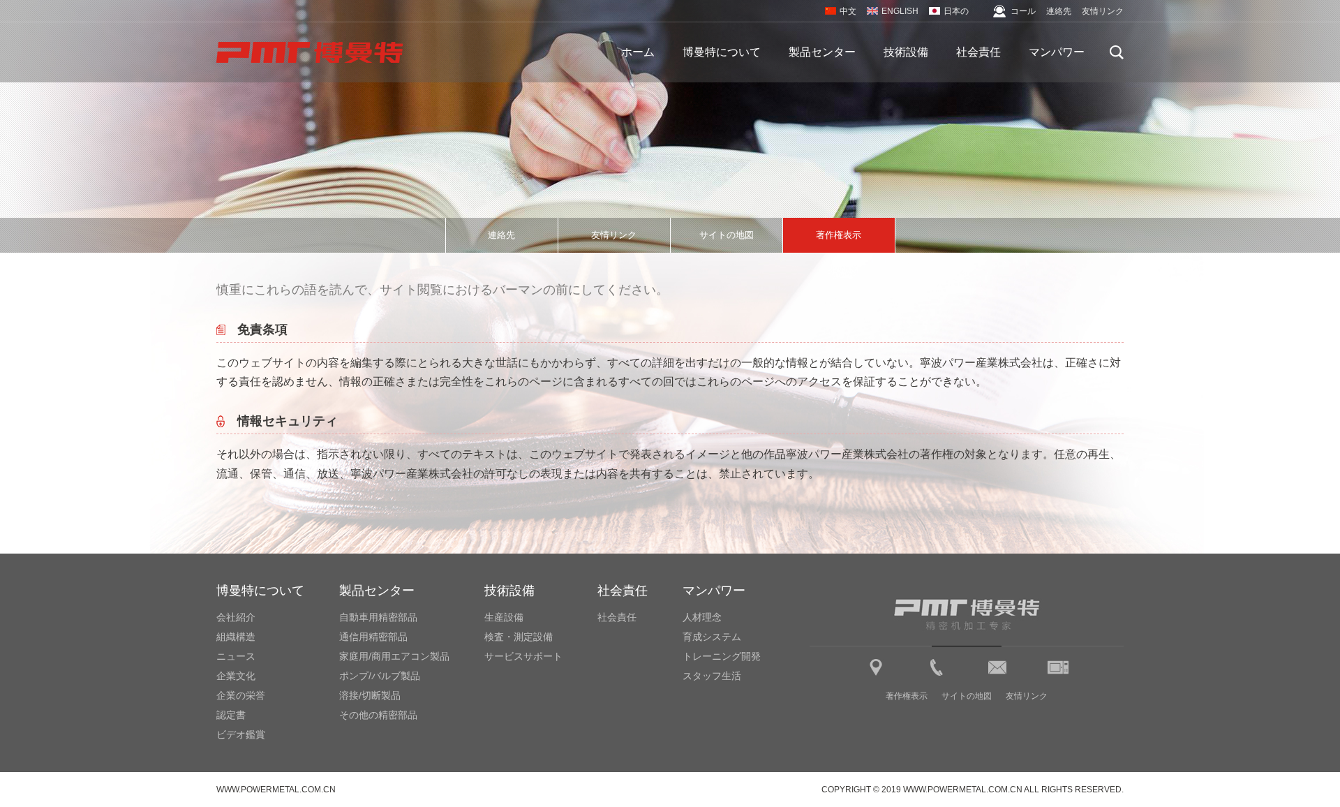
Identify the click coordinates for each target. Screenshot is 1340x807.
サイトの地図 (726, 235)
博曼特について (722, 52)
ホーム (638, 52)
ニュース (235, 656)
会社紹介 (235, 617)
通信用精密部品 (373, 636)
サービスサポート (523, 656)
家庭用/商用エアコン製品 (394, 656)
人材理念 (702, 617)
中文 (848, 11)
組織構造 (235, 636)
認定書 (231, 714)
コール (1023, 11)
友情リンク (1103, 11)
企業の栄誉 (240, 695)
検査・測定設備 (518, 636)
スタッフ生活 (712, 675)
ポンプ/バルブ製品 (379, 675)
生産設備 (503, 617)
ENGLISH (899, 11)
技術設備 (906, 52)
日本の (956, 11)
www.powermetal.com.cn (276, 789)
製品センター (822, 52)
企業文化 (235, 675)
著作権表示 (838, 235)
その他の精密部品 (378, 714)
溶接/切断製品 (370, 695)
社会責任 (978, 52)
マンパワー (1057, 52)
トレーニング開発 (722, 656)
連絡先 (1058, 11)
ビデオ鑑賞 (240, 734)
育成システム (712, 636)
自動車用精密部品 (378, 617)
